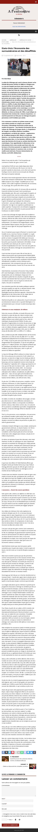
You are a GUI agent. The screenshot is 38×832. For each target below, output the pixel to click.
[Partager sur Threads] (34, 752)
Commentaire (6, 785)
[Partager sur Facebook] (3, 752)
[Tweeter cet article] (6, 752)
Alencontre (19, 55)
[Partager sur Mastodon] (25, 752)
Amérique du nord (25, 40)
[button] (36, 1)
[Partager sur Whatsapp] (22, 752)
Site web (4, 809)
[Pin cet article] (12, 752)
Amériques (13, 40)
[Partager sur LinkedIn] (9, 752)
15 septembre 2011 (8, 55)
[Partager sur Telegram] (28, 752)
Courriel (4, 804)
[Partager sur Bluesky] (31, 752)
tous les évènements (19, 26)
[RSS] (19, 35)
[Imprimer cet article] (18, 752)
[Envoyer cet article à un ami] (15, 752)
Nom (3, 798)
